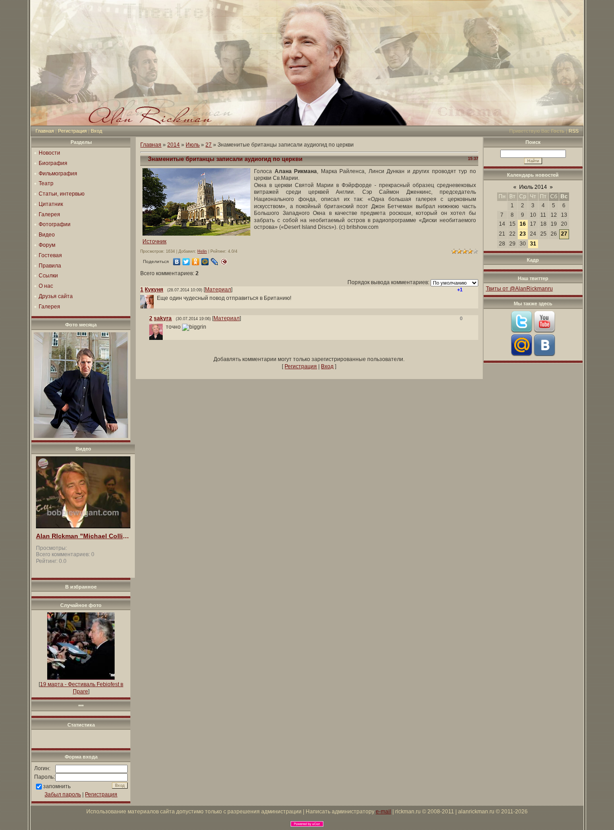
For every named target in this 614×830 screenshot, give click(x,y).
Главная (45, 131)
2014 (173, 145)
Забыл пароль (62, 794)
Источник (154, 241)
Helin (202, 251)
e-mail (383, 811)
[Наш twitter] (521, 331)
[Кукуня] (156, 298)
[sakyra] (165, 327)
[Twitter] (186, 262)
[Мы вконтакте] (544, 354)
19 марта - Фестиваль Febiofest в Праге (81, 688)
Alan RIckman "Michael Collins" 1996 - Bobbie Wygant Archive (83, 536)
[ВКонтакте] (177, 262)
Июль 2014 (533, 187)
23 (523, 234)
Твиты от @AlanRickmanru (519, 289)
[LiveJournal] (214, 262)
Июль (193, 145)
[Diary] (224, 262)
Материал (218, 289)
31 (533, 244)
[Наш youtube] (544, 331)
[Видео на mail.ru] (521, 354)
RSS (573, 131)
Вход (96, 131)
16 (523, 224)
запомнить (57, 786)
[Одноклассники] (195, 262)
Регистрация (72, 131)
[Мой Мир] (205, 262)
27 (208, 145)
